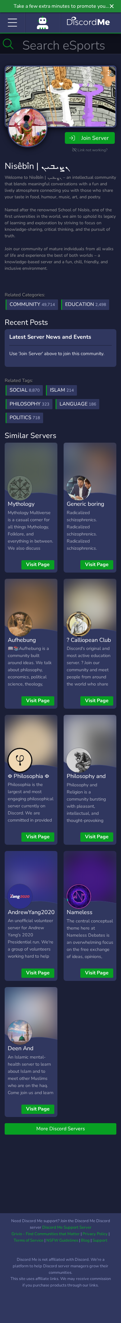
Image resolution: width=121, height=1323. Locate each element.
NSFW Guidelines (62, 1240)
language (78, 404)
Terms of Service (28, 1240)
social (25, 390)
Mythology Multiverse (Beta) (30, 508)
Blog (85, 1240)
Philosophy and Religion (86, 780)
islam (62, 390)
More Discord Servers (60, 1128)
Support (99, 1240)
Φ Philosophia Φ (28, 776)
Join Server (95, 138)
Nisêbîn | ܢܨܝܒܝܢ (37, 166)
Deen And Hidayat (21, 1052)
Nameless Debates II (80, 916)
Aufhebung (22, 640)
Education (85, 304)
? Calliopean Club (89, 640)
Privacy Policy (95, 1234)
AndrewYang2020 (31, 912)
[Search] (8, 44)
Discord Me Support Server (67, 1227)
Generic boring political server (86, 508)
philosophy (29, 404)
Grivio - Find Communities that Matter (45, 1234)
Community (32, 304)
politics (25, 417)
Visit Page (38, 564)
